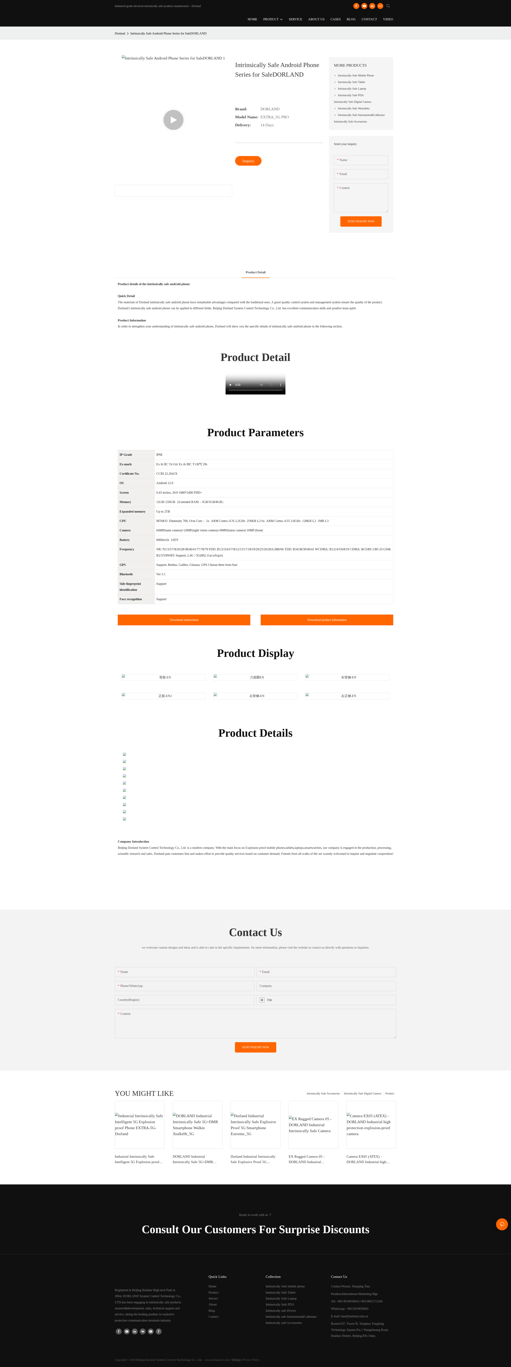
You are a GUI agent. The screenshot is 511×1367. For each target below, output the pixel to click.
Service (213, 1298)
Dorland (120, 33)
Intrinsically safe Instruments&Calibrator (291, 1316)
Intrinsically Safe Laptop (281, 1298)
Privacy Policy (251, 1359)
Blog (212, 1310)
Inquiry (248, 161)
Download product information (327, 620)
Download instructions (184, 620)
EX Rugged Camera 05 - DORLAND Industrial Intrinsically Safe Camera (307, 1159)
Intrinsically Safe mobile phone (285, 1286)
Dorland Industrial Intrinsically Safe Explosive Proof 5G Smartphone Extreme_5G (253, 1159)
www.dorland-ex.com (217, 1359)
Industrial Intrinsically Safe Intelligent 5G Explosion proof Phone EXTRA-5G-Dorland (137, 1159)
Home (212, 1286)
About (213, 1304)
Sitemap (236, 1359)
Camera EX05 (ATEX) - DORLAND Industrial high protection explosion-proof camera (366, 1159)
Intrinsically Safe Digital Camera (362, 1093)
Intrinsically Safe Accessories (323, 1093)
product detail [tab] (255, 272)
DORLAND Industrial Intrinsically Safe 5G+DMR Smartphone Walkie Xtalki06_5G (197, 1159)
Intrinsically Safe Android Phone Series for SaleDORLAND (168, 33)
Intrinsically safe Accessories (284, 1322)
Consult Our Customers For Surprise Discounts (255, 1229)
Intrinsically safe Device (281, 1310)
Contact (213, 1316)
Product (389, 1093)
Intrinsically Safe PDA (280, 1304)
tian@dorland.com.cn (354, 1316)
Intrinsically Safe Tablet (280, 1292)
